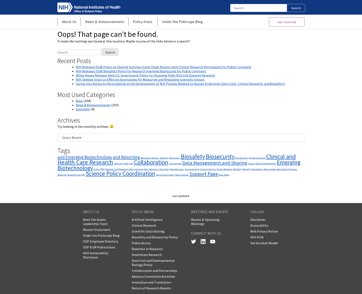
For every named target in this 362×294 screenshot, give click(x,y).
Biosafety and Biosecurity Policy (155, 237)
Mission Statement (96, 230)
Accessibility (259, 225)
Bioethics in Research (147, 249)
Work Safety (224, 175)
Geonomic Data (141, 169)
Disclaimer (258, 219)
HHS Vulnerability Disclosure (95, 255)
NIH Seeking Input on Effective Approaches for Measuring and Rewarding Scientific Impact (140, 79)
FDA (102, 169)
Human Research (224, 169)
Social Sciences (182, 175)
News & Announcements (93, 105)
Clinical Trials (121, 163)
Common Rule (175, 163)
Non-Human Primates (287, 169)
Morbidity (237, 169)
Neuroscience (270, 169)
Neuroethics (257, 169)
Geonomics (154, 169)
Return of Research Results (151, 288)
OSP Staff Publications (99, 247)
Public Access (141, 243)
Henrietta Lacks (176, 169)
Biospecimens (241, 158)
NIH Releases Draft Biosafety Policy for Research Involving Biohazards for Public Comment (141, 71)
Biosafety (193, 156)
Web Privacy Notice (264, 231)
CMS (131, 163)
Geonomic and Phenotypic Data (119, 169)
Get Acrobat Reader (264, 243)
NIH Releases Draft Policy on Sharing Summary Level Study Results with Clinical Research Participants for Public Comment (163, 67)
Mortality (247, 169)
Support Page (203, 174)
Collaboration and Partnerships (154, 270)
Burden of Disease (257, 158)
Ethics (97, 169)
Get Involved (287, 22)
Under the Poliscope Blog (101, 235)
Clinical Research (144, 225)
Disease (251, 163)
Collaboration (151, 162)
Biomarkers (174, 158)
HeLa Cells (164, 169)
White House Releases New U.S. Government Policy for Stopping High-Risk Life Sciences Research (145, 75)
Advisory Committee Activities (153, 276)
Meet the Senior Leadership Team (95, 221)
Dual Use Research (266, 163)
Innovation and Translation (151, 282)
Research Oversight (76, 175)
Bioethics (164, 158)
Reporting (62, 175)
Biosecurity (220, 156)
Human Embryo (192, 169)
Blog (79, 101)
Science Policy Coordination (120, 173)
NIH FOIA (257, 237)
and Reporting (126, 157)
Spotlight (83, 109)
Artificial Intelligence (147, 219)
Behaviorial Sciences (150, 158)
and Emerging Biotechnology (84, 157)
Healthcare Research (147, 255)
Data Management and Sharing (214, 163)
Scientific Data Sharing (148, 231)
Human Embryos (208, 169)
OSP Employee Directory (100, 241)
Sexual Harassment (165, 175)
